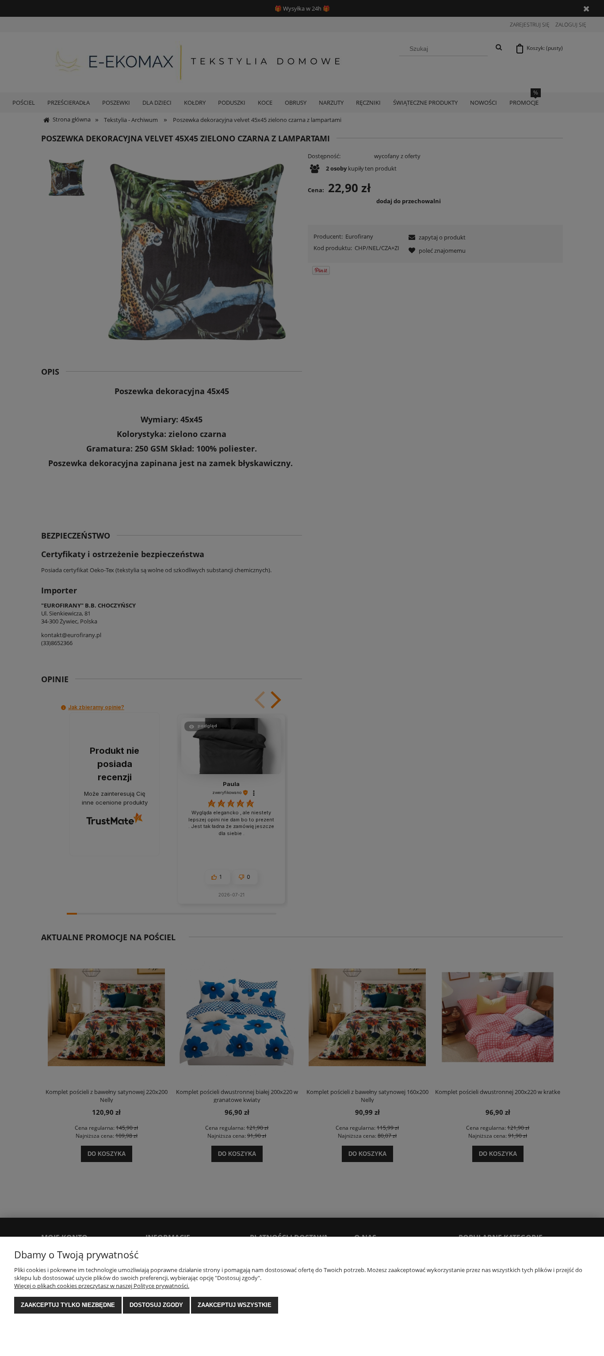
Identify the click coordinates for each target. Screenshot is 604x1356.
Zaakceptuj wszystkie (234, 1305)
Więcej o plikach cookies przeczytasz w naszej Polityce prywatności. (101, 1286)
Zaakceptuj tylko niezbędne (68, 1305)
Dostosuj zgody (156, 1305)
